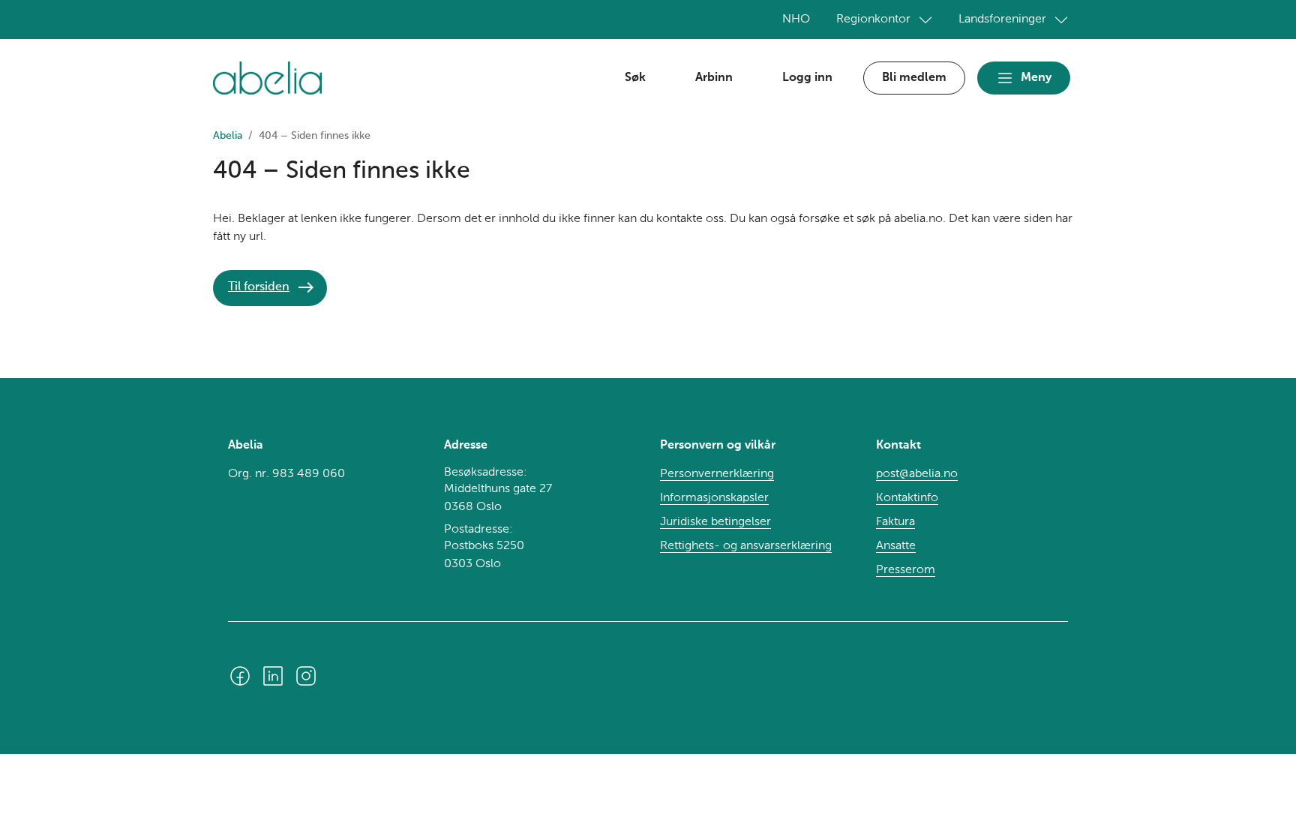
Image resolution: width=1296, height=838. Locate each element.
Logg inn (807, 78)
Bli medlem (914, 78)
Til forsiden (259, 287)
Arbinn (714, 78)
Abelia (227, 136)
